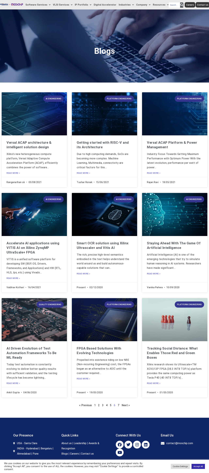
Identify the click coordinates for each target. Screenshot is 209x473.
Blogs (64, 453)
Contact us (87, 453)
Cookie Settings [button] (180, 466)
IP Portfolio (81, 4)
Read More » (13, 173)
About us (66, 443)
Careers (74, 453)
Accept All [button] (198, 466)
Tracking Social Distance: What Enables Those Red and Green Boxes (172, 352)
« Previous (85, 405)
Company (141, 4)
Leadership (80, 443)
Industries (124, 4)
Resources (159, 4)
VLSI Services (61, 4)
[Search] (181, 5)
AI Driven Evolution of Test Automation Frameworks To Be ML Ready (31, 352)
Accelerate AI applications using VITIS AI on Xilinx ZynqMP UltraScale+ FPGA (33, 247)
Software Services (36, 4)
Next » (126, 405)
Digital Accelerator (105, 4)
